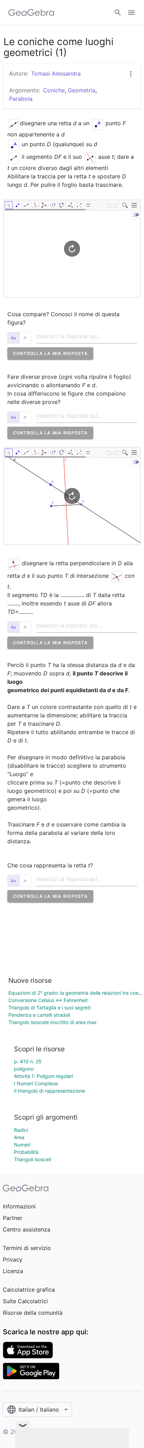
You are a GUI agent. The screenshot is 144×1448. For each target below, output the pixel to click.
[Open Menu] (131, 12)
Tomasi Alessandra (56, 73)
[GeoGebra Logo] (31, 12)
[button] (50, 353)
